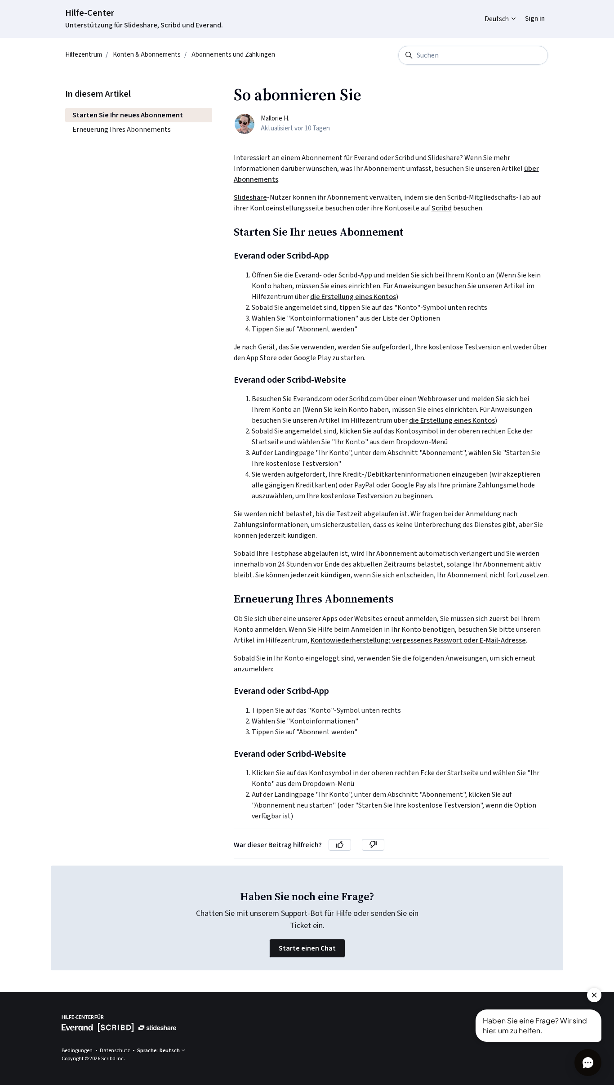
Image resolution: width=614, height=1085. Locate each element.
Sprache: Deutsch (159, 1050)
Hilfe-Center (89, 13)
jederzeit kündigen (320, 575)
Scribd (442, 208)
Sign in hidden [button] (528, 12)
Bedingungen (77, 1050)
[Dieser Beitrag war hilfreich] (340, 845)
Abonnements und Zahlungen (233, 54)
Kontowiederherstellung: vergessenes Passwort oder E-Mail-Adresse (418, 640)
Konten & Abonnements (147, 54)
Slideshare (250, 197)
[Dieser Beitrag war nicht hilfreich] (373, 845)
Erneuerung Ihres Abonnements (121, 129)
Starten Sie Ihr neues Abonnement (127, 115)
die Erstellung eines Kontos (353, 297)
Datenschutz (115, 1050)
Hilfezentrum (83, 54)
